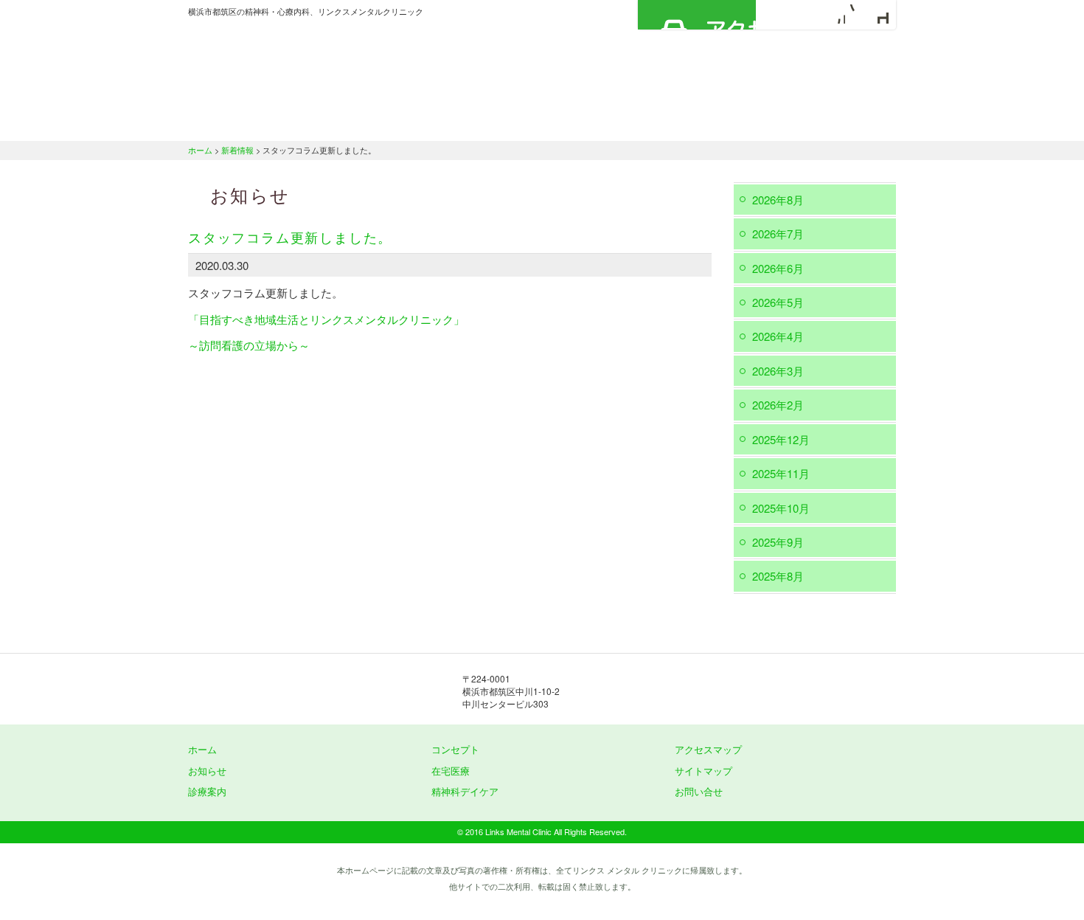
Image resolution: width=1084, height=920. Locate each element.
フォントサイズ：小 (835, 14)
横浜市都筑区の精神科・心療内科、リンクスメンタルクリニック (335, 62)
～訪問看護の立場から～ (249, 345)
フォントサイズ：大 (879, 14)
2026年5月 (778, 302)
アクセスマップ (697, 15)
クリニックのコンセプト (376, 121)
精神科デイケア (719, 121)
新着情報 (237, 150)
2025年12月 (781, 439)
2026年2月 (778, 404)
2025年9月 (778, 542)
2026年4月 (778, 336)
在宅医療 (610, 121)
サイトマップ (703, 771)
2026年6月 (778, 268)
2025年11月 (781, 473)
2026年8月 (778, 199)
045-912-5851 (704, 690)
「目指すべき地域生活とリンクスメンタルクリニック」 (326, 319)
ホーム (243, 121)
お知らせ (207, 771)
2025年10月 (781, 508)
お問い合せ (699, 791)
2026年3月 (778, 370)
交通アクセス (837, 121)
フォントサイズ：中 (856, 14)
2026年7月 (778, 233)
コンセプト (455, 749)
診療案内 (507, 121)
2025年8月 (778, 576)
